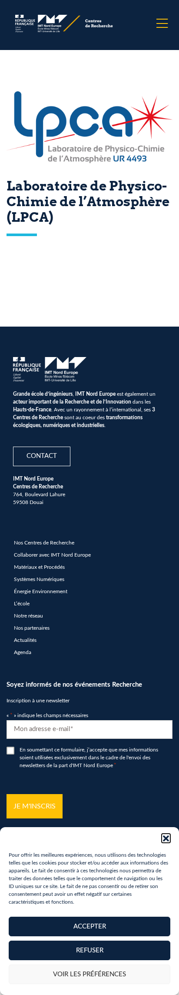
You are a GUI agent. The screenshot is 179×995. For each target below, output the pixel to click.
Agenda (22, 652)
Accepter (89, 926)
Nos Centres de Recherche (44, 542)
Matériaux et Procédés (39, 567)
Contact (42, 456)
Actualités (25, 640)
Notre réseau (28, 615)
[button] (166, 838)
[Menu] (162, 23)
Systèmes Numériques (39, 579)
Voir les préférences (89, 974)
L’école (22, 603)
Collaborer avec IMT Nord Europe (52, 555)
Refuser (89, 950)
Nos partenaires (32, 628)
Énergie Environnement (40, 591)
